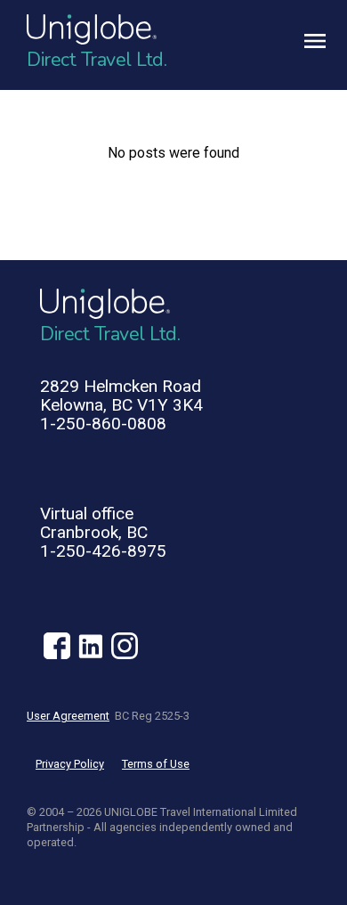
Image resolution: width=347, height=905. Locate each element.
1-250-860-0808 (103, 423)
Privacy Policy (70, 763)
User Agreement (68, 715)
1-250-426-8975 (103, 551)
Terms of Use (156, 763)
